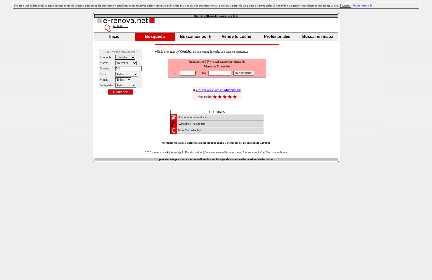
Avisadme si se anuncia (191, 124)
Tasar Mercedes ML (190, 130)
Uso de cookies (193, 152)
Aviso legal (176, 152)
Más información (362, 5)
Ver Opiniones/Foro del (218, 90)
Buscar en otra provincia (192, 117)
